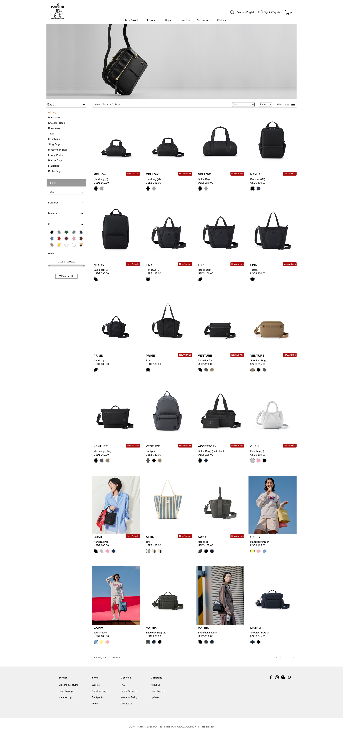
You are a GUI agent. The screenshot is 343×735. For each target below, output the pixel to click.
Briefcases (54, 128)
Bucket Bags (55, 160)
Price (51, 253)
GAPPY (255, 537)
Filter (53, 182)
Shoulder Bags (56, 122)
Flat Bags (53, 165)
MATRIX (151, 627)
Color (51, 224)
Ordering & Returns (68, 685)
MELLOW (100, 174)
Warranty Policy (129, 697)
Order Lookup (66, 691)
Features (53, 202)
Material (52, 213)
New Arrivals (132, 20)
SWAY (202, 537)
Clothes (221, 20)
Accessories (203, 20)
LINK (149, 265)
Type (51, 191)
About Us (155, 685)
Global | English (246, 12)
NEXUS (255, 174)
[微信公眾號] (283, 677)
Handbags (54, 138)
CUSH (254, 446)
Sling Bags (54, 144)
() (291, 12)
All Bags (52, 112)
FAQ (123, 685)
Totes (51, 133)
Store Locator (158, 691)
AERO (150, 537)
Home (97, 104)
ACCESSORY (207, 446)
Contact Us (126, 703)
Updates (155, 697)
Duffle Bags (54, 171)
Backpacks (54, 117)
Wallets (186, 20)
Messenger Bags (57, 149)
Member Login (66, 697)
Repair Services (129, 691)
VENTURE (205, 355)
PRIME (98, 355)
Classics (150, 20)
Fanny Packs (55, 155)
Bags (168, 20)
